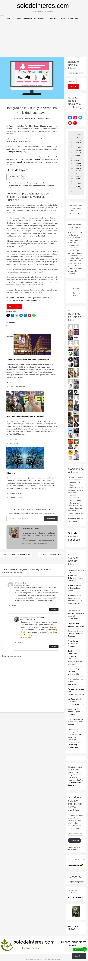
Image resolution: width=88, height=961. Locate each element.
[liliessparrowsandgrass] (70, 441)
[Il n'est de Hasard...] (76, 425)
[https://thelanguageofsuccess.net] (76, 446)
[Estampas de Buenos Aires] (70, 414)
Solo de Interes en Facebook (74, 536)
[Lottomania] (76, 436)
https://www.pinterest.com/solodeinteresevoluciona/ (76, 140)
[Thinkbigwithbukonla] (70, 348)
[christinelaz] (76, 375)
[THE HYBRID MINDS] (70, 452)
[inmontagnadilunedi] (70, 354)
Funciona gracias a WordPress (34, 959)
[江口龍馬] (70, 386)
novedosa (40, 159)
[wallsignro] (76, 414)
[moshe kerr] (70, 430)
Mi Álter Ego (18, 583)
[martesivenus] (70, 403)
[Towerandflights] (76, 430)
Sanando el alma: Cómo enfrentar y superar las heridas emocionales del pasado (75, 601)
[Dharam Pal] (76, 441)
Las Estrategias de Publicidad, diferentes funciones (75, 701)
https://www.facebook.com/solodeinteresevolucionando (76, 168)
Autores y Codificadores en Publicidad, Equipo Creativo (27, 359)
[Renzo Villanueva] (76, 365)
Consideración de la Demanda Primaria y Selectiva (75, 633)
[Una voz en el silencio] (70, 381)
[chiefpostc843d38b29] (70, 326)
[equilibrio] (70, 397)
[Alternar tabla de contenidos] (22, 177)
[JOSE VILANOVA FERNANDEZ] (76, 403)
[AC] (70, 425)
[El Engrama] (25, 468)
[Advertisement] (44, 41)
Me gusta (14, 307)
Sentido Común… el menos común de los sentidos (75, 721)
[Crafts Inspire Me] (76, 354)
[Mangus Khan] (70, 446)
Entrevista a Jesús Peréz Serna (50, 554)
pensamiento (20, 162)
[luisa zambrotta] (76, 408)
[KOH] (70, 436)
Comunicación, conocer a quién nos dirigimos (75, 711)
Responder (54, 609)
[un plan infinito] (70, 375)
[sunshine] (76, 332)
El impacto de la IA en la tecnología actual (75, 588)
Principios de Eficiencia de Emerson (73, 643)
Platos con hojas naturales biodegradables (74, 671)
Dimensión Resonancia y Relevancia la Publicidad (25, 416)
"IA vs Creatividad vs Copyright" (75, 782)
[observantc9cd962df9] (70, 343)
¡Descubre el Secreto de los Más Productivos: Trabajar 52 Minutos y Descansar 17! (76, 575)
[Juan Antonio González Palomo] (70, 370)
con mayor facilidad (37, 236)
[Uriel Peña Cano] (70, 332)
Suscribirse (51, 518)
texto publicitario (14, 152)
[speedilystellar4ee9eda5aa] (76, 326)
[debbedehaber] (76, 392)
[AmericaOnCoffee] (70, 359)
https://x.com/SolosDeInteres (76, 178)
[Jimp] (76, 359)
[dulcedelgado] (70, 408)
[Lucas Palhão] (76, 452)
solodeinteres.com (43, 5)
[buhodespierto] (76, 381)
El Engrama (10, 473)
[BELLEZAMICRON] (70, 457)
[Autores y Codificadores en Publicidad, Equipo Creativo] (32, 355)
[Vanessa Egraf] (76, 370)
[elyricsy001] (76, 397)
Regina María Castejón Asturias (30, 617)
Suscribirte (75, 841)
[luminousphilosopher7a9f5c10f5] (76, 343)
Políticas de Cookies (75, 897)
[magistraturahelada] (70, 419)
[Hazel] (76, 457)
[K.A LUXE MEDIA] (70, 365)
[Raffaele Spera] (70, 337)
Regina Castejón (44, 118)
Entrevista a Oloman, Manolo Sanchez (16, 554)
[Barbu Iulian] (70, 392)
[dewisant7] (76, 386)
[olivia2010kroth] (76, 419)
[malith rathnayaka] (76, 348)
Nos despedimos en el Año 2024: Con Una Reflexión (75, 681)
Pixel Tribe (57, 959)
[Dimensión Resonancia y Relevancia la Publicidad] (25, 411)
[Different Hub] (76, 337)
